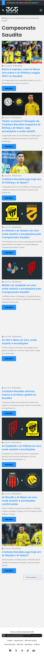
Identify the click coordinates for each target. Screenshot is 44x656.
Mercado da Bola (31, 640)
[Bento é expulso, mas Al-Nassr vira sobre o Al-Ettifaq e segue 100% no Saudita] (22, 52)
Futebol (10, 640)
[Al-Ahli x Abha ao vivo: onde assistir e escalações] (22, 323)
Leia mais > (9, 88)
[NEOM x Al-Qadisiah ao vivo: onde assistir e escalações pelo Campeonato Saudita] (22, 268)
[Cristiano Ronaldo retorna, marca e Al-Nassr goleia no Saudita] (22, 374)
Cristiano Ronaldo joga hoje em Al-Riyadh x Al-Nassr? (21, 553)
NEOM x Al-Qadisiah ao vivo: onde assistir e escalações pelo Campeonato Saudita (21, 289)
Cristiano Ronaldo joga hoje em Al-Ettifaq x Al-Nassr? (21, 180)
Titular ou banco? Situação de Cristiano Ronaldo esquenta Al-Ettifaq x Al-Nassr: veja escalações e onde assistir (21, 126)
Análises (37, 644)
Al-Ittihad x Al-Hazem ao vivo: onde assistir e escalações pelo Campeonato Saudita (21, 234)
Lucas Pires (7, 118)
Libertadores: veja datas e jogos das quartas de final (24, 3)
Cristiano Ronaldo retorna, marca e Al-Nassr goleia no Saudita (19, 395)
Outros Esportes (9, 644)
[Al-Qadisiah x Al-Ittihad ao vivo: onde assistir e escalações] (22, 429)
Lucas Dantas (8, 66)
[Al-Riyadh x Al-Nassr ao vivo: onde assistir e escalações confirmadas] (22, 480)
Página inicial (8, 18)
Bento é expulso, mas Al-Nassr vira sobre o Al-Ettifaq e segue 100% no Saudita (21, 73)
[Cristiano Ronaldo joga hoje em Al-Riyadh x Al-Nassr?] (22, 535)
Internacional (18, 640)
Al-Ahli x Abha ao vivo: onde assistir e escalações (19, 341)
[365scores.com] (12, 10)
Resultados (29, 644)
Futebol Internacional (21, 18)
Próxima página (30, 577)
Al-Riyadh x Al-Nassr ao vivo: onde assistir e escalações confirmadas (20, 501)
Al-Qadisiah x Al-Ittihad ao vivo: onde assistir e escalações (22, 447)
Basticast (20, 644)
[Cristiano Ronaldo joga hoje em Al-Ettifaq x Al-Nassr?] (22, 162)
